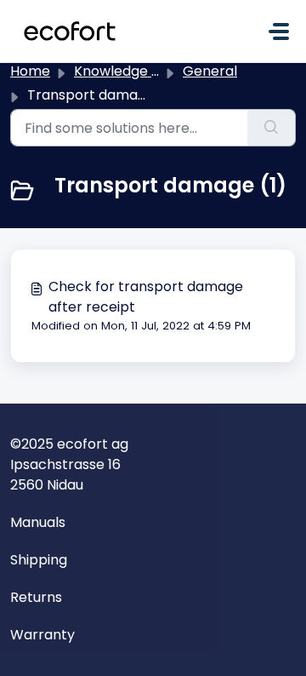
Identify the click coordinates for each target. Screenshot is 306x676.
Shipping (38, 560)
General (210, 71)
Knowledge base (129, 71)
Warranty (42, 634)
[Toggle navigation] (279, 31)
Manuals (37, 522)
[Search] (271, 127)
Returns (36, 597)
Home (30, 71)
